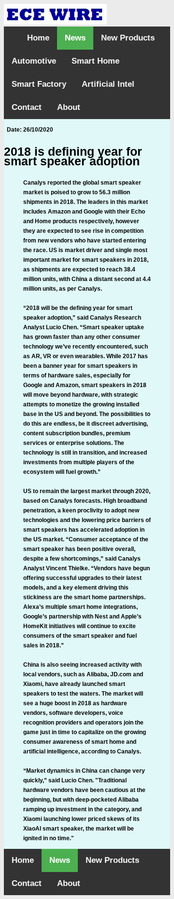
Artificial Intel (108, 84)
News (75, 37)
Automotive (34, 61)
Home (38, 37)
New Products (128, 37)
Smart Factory (39, 84)
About (68, 107)
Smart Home (95, 61)
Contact (27, 107)
